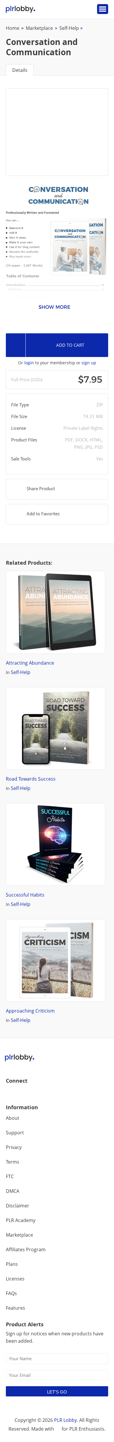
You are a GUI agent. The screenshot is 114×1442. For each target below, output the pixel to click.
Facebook (10, 1093)
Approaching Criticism (30, 1011)
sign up (89, 362)
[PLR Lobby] (20, 9)
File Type (20, 405)
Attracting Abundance (30, 663)
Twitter (23, 1093)
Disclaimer (17, 1205)
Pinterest (48, 1093)
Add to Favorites (43, 514)
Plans (12, 1264)
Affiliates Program (26, 1249)
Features (15, 1308)
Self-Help (69, 28)
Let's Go (57, 1391)
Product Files (24, 440)
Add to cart (70, 345)
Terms (12, 1162)
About (12, 1118)
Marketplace (39, 28)
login (29, 362)
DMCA (12, 1191)
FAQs (11, 1293)
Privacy (14, 1147)
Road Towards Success (31, 779)
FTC (10, 1176)
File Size (19, 416)
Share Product (41, 488)
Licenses (15, 1278)
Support (15, 1132)
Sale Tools (21, 459)
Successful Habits (25, 895)
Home (12, 28)
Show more (54, 307)
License (18, 428)
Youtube (35, 1093)
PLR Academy (20, 1220)
